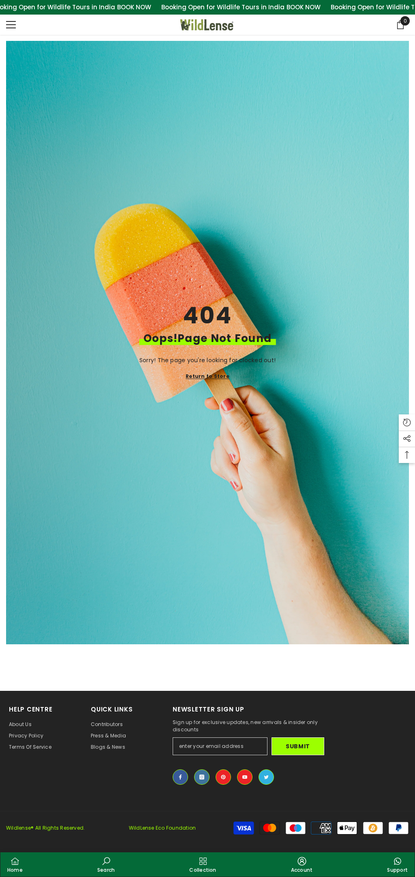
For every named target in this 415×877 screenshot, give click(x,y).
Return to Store (207, 376)
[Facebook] (180, 777)
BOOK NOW (134, 7)
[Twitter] (266, 777)
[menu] (11, 25)
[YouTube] (244, 777)
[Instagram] (202, 777)
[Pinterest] (223, 777)
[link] (106, 864)
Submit (298, 746)
